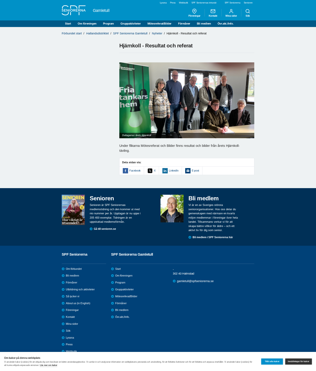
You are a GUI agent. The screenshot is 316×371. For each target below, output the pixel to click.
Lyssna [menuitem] (163, 2)
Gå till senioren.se (105, 228)
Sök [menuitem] (248, 15)
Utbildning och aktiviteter (80, 289)
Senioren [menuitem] (248, 2)
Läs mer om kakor (48, 365)
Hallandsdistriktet (97, 33)
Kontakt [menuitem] (213, 15)
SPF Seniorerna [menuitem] (232, 2)
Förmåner (184, 23)
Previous (123, 103)
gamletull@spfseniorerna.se (195, 281)
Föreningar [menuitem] (194, 15)
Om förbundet (74, 268)
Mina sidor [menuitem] (231, 15)
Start (68, 23)
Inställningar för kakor (298, 361)
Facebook (135, 170)
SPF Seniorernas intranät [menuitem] (203, 2)
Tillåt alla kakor (272, 361)
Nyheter (157, 33)
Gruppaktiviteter (130, 23)
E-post (195, 170)
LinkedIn (173, 170)
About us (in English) (78, 303)
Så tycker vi (72, 296)
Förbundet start (72, 33)
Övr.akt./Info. (226, 23)
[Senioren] (73, 210)
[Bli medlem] (172, 208)
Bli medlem (204, 23)
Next (250, 103)
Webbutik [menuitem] (183, 2)
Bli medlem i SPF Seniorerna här (213, 237)
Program (108, 23)
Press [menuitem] (173, 2)
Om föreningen (87, 23)
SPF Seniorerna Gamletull (130, 33)
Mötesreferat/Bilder (159, 23)
